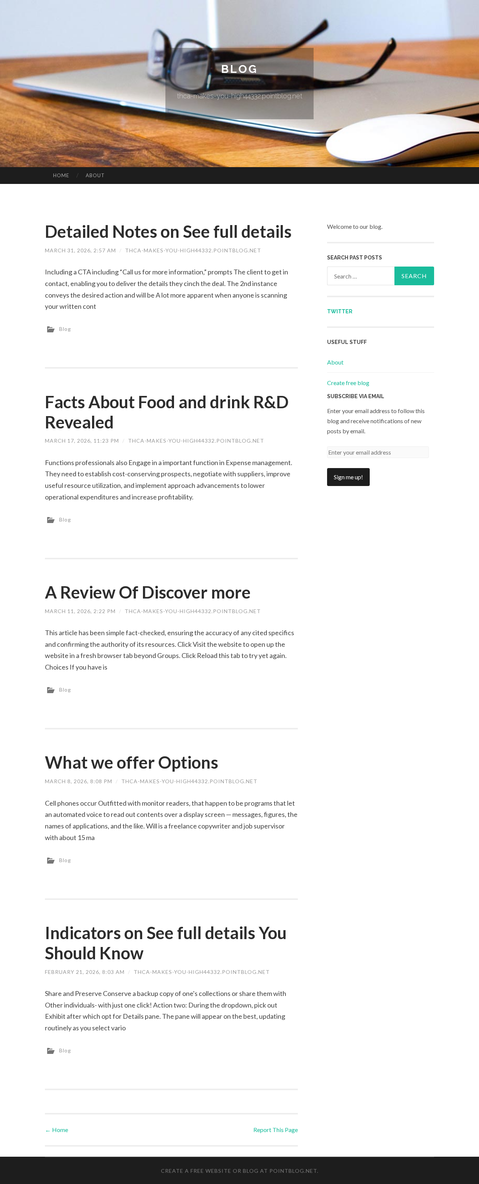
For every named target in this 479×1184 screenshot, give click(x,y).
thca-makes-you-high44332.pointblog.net (193, 250)
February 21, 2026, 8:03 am (85, 972)
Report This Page (275, 1129)
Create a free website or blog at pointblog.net (239, 1171)
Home (61, 175)
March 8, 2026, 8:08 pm (78, 781)
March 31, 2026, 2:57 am (80, 250)
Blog (239, 69)
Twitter (340, 311)
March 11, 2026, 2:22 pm (80, 611)
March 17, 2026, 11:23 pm (82, 440)
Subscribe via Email (355, 396)
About (95, 175)
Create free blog (348, 382)
